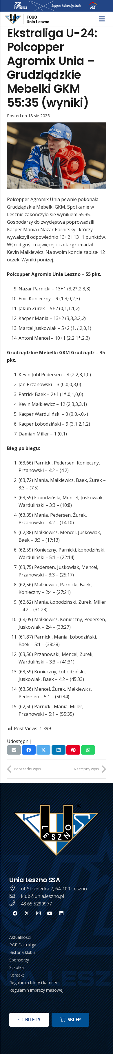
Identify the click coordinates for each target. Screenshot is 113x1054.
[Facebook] (15, 913)
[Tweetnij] (43, 750)
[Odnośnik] (27, 19)
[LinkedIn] (61, 913)
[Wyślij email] (14, 750)
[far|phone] (15, 903)
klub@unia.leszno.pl (42, 896)
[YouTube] (50, 913)
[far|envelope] (15, 896)
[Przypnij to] (73, 750)
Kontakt (16, 975)
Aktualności (20, 937)
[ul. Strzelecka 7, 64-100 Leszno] (15, 888)
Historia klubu (22, 952)
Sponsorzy (19, 960)
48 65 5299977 (36, 904)
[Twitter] (26, 913)
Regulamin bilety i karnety (33, 982)
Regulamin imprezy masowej (36, 990)
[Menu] (101, 19)
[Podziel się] (29, 750)
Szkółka (16, 967)
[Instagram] (38, 913)
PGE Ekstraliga (22, 945)
